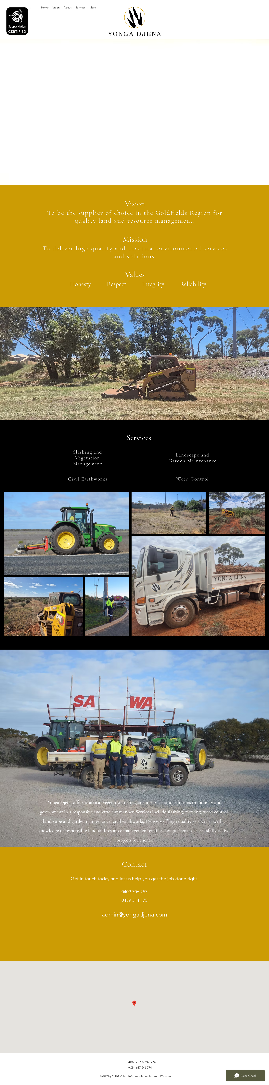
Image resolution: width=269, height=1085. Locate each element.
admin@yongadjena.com (134, 914)
